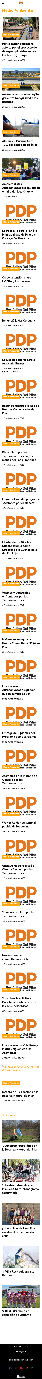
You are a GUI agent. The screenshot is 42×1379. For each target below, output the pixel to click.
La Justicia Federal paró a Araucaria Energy (18, 361)
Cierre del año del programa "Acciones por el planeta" (20, 501)
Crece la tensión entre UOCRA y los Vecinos (16, 279)
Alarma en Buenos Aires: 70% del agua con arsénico (20, 143)
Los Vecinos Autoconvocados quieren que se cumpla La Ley (18, 690)
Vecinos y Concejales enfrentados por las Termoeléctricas (16, 596)
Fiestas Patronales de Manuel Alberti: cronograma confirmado (20, 1189)
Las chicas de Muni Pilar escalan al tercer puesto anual (19, 1232)
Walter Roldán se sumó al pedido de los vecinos (19, 824)
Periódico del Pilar (21, 1346)
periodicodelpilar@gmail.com (21, 1360)
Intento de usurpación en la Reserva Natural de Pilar (20, 1094)
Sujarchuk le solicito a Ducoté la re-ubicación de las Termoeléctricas (19, 1002)
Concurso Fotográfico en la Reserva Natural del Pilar (20, 1147)
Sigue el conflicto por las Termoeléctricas (18, 914)
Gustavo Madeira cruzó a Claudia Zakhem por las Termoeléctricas (18, 869)
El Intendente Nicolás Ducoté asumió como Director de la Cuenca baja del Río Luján (19, 548)
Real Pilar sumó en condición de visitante (16, 1313)
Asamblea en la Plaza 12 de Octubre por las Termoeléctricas (19, 779)
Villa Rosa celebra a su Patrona (18, 1273)
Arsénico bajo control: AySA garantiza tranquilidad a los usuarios (20, 98)
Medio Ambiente (11, 35)
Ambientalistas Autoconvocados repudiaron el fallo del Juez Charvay (21, 188)
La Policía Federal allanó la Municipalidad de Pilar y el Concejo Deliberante (19, 234)
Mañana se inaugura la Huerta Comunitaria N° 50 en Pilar (21, 643)
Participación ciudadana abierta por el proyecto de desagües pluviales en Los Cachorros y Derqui (19, 49)
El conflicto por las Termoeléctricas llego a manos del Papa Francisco (19, 456)
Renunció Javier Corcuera (18, 320)
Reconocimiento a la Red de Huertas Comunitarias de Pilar (20, 409)
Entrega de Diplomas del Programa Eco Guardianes (19, 735)
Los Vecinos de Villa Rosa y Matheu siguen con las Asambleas (20, 1049)
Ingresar (22, 1351)
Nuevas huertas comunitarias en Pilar (16, 957)
